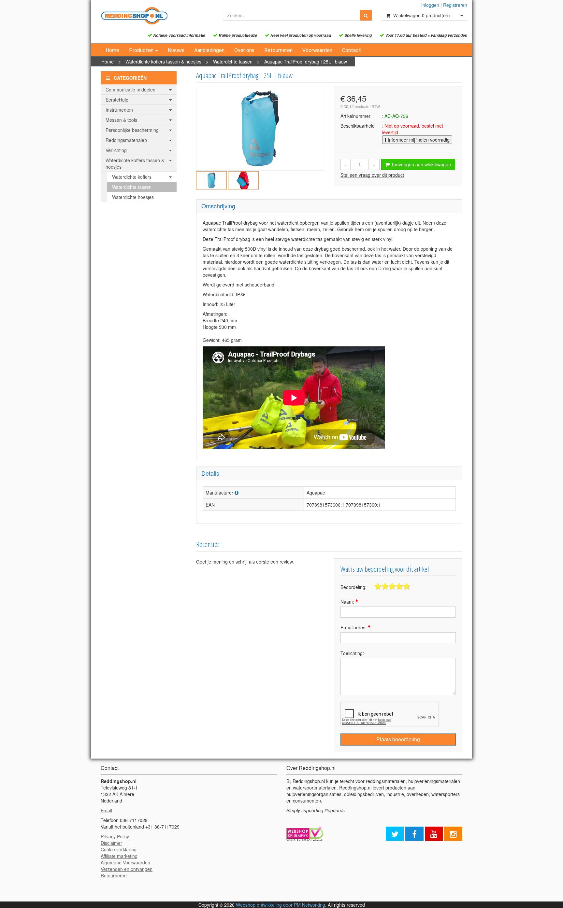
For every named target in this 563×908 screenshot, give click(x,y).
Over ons (244, 50)
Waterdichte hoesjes (133, 197)
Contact (351, 50)
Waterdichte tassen (233, 61)
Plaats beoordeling (398, 739)
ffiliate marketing (120, 856)
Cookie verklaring (119, 849)
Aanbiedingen (209, 50)
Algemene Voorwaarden (125, 862)
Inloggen (430, 5)
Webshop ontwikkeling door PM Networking (280, 904)
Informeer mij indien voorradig (418, 139)
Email (106, 810)
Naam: (347, 601)
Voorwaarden (317, 50)
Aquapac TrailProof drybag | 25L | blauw (305, 61)
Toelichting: (352, 653)
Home (112, 50)
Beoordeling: (353, 587)
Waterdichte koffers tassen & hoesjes (163, 61)
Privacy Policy (115, 836)
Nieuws (176, 50)
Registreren (455, 5)
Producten (142, 50)
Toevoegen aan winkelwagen (420, 164)
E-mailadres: (354, 627)
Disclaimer (111, 843)
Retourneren (278, 50)
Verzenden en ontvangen (126, 869)
